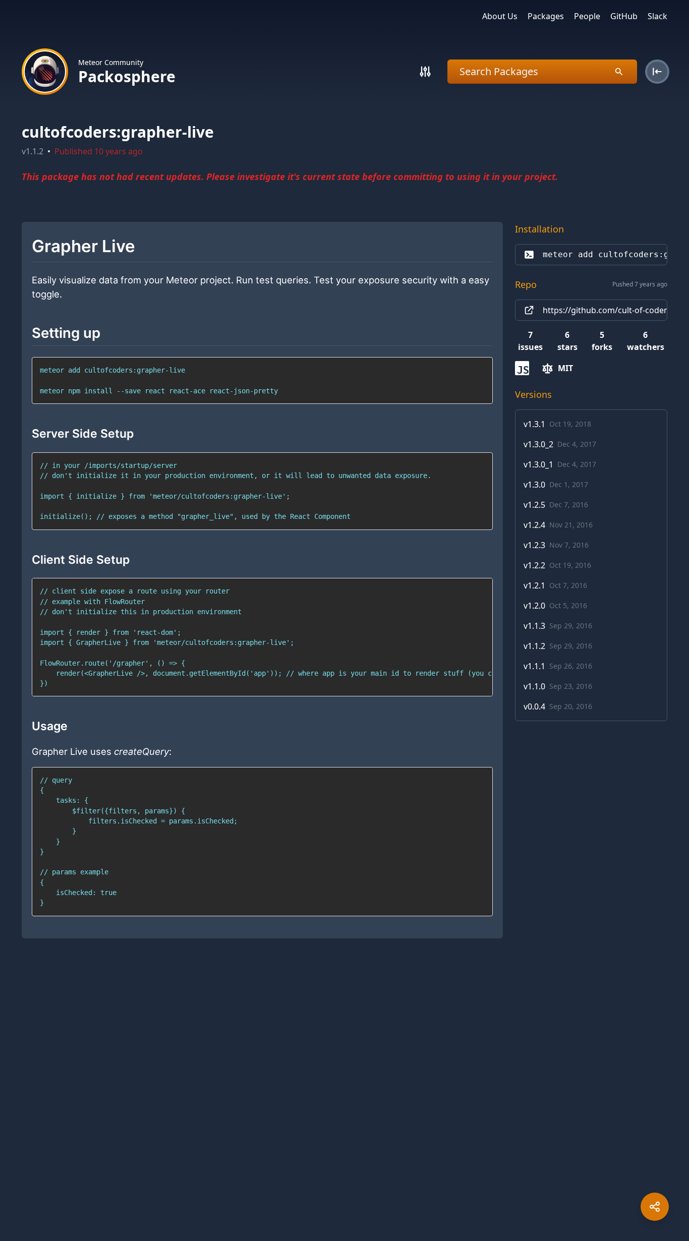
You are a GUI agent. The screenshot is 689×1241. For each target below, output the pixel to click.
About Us (500, 16)
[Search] (425, 72)
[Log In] (657, 72)
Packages (546, 16)
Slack (657, 16)
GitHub (624, 16)
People (587, 16)
